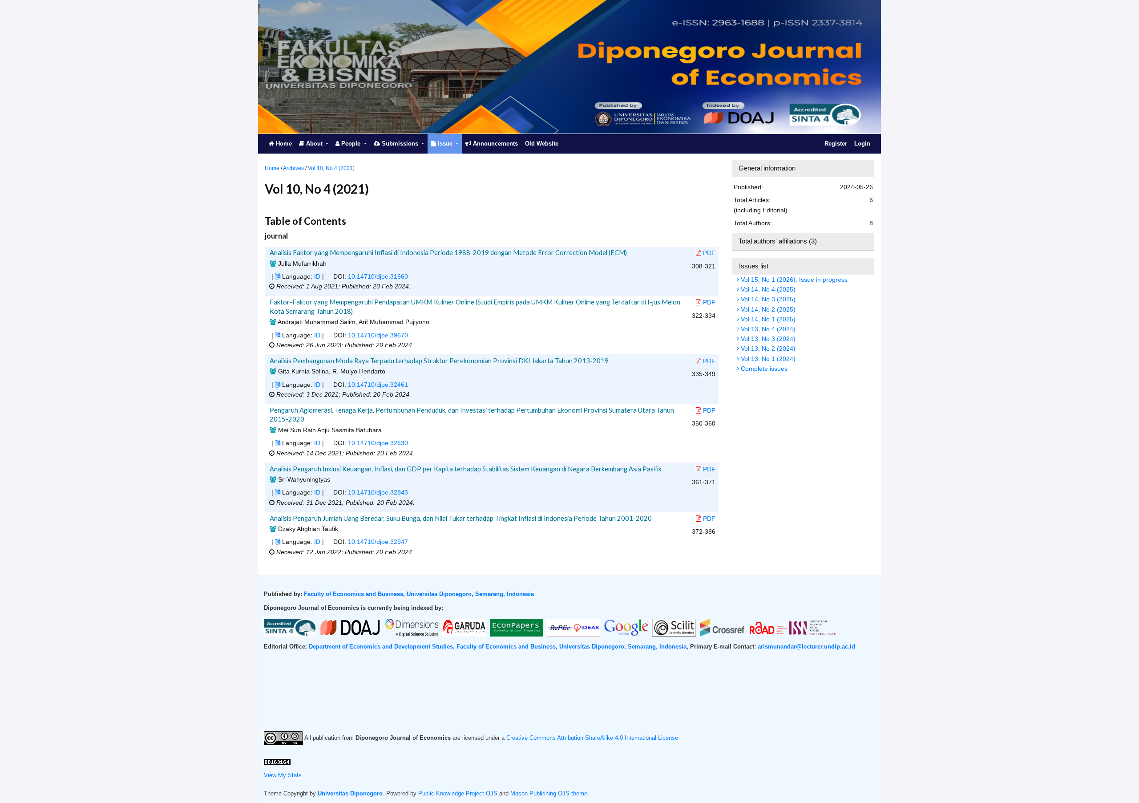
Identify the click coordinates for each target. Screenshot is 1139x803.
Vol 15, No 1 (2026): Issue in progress (793, 279)
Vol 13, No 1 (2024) (767, 358)
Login (862, 143)
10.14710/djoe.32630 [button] (378, 442)
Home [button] (272, 168)
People (350, 143)
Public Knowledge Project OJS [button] (457, 794)
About (314, 143)
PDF (709, 252)
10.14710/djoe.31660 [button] (378, 276)
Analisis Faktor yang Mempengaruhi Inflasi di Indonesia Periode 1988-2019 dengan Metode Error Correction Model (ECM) (448, 252)
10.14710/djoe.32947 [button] (378, 541)
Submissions (400, 143)
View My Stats (283, 775)
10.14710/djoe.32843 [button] (378, 492)
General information (767, 168)
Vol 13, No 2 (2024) (767, 348)
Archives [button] (293, 168)
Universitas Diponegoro (350, 794)
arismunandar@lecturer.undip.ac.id (806, 647)
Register (835, 143)
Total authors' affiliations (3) (778, 241)
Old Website (541, 143)
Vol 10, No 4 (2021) (331, 168)
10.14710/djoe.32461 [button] (378, 384)
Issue (445, 143)
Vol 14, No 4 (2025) (767, 289)
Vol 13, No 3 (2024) (767, 338)
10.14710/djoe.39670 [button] (378, 335)
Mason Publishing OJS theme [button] (548, 794)
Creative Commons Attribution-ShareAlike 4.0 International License (592, 738)
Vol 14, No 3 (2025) (767, 299)
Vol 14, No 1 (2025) (767, 319)
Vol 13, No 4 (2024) (767, 329)
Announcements (494, 143)
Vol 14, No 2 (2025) (767, 309)
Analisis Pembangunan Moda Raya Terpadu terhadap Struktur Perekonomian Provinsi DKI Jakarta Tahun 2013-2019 (439, 361)
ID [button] (317, 276)
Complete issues (763, 368)
